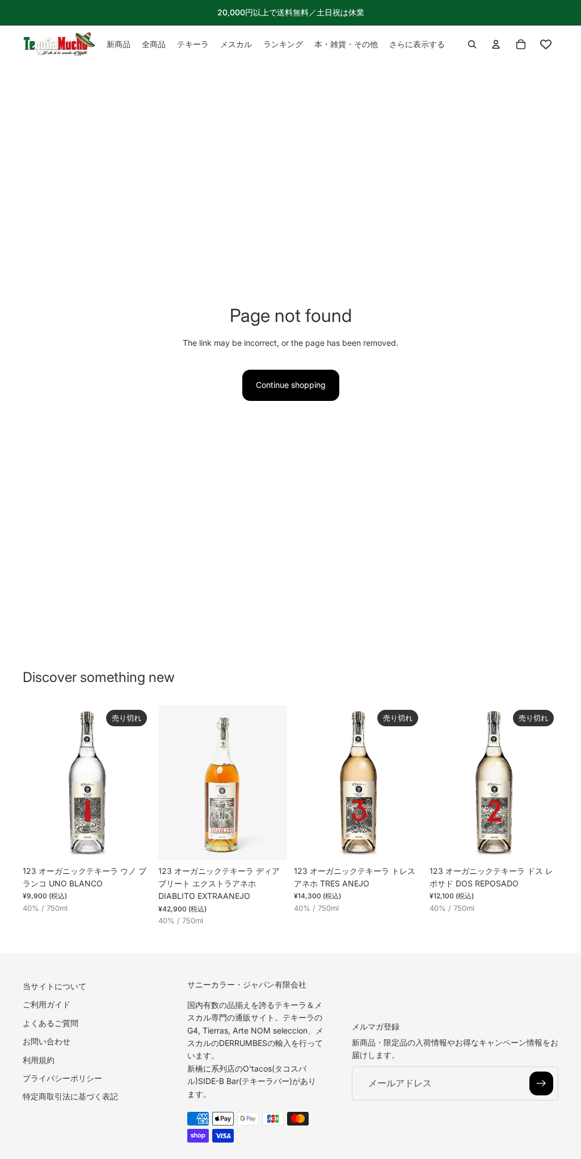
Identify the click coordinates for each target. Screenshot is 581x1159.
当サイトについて (54, 986)
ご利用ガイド (46, 1005)
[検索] (472, 44)
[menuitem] (417, 44)
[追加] (269, 842)
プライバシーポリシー (62, 1078)
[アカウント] (495, 44)
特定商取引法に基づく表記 (70, 1097)
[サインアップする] (541, 1083)
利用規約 (38, 1060)
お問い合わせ (46, 1042)
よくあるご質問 (50, 1023)
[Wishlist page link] (545, 44)
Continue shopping (291, 385)
